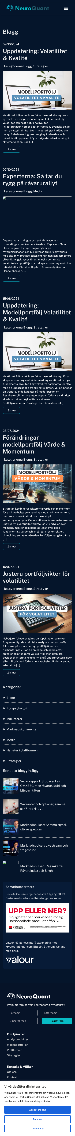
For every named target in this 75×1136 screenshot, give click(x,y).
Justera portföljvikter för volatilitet (36, 577)
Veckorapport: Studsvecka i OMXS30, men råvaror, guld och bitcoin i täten (43, 785)
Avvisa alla (38, 1128)
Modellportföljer (17, 1044)
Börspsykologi (16, 708)
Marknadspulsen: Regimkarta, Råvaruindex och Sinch (41, 868)
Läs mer (11, 149)
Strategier (13, 761)
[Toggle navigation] (66, 8)
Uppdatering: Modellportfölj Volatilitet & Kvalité (37, 312)
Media (10, 740)
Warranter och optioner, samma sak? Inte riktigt (42, 806)
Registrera (56, 1020)
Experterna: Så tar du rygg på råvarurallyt (32, 180)
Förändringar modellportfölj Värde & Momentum (34, 444)
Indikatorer (14, 719)
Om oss (12, 1071)
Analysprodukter (17, 1039)
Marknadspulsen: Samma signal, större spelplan (43, 827)
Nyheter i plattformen (22, 750)
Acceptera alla (37, 1109)
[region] (37, 1108)
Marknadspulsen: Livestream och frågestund (44, 848)
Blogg (10, 698)
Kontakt (12, 1077)
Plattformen (14, 1050)
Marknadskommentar (22, 729)
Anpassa (37, 1119)
